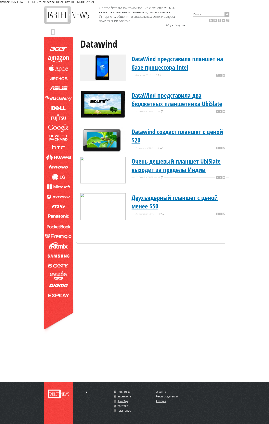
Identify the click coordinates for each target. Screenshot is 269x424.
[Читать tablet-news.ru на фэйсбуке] (219, 20)
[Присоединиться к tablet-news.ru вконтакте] (215, 20)
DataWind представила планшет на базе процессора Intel (177, 63)
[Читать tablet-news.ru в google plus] (227, 20)
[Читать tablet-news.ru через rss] (211, 20)
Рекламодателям (167, 396)
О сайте (161, 391)
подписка (124, 392)
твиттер (123, 406)
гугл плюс (124, 410)
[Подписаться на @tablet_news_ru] (223, 20)
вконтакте (124, 396)
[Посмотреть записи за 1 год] (86, 392)
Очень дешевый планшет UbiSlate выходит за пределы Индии (176, 165)
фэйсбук (123, 401)
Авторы (161, 401)
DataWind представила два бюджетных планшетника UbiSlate (177, 99)
